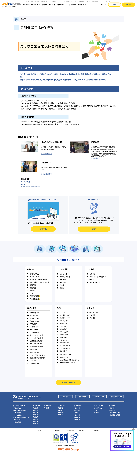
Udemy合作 (64, 321)
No (114, 1)
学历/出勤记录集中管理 (37, 358)
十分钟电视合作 (64, 343)
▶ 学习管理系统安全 (18, 415)
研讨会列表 (78, 406)
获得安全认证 (93, 312)
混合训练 (92, 274)
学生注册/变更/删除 (36, 335)
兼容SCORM (64, 357)
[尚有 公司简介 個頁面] (85, 4)
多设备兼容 (63, 351)
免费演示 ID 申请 (99, 397)
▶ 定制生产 (97, 412)
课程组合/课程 (34, 313)
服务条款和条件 (70, 430)
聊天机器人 (33, 324)
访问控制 (92, 315)
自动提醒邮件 (34, 327)
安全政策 (57, 430)
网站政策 (96, 430)
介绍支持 (48, 406)
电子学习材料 (99, 406)
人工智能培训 (36, 296)
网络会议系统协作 (95, 282)
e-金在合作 (63, 340)
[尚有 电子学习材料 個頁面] (75, 4)
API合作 (62, 312)
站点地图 (81, 430)
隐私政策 (40, 430)
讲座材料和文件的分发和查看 (39, 282)
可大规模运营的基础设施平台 (69, 360)
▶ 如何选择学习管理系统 (19, 410)
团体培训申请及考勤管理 (97, 277)
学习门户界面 (34, 274)
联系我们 (65, 397)
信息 (31, 293)
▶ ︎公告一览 (77, 408)
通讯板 (91, 279)
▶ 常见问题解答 (17, 422)
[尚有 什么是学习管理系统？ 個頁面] (39, 4)
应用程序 (63, 285)
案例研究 (62, 406)
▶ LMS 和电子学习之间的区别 (21, 417)
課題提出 (33, 288)
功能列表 (37, 406)
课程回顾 (63, 282)
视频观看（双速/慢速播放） (39, 279)
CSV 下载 (33, 361)
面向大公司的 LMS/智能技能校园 (9, 7)
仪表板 (62, 288)
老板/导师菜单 (34, 352)
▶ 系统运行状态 (17, 408)
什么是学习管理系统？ (20, 406)
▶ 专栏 (76, 413)
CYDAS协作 (63, 326)
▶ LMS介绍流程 (17, 413)
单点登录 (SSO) (65, 315)
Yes (113, 1)
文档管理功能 (34, 363)
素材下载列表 (82, 397)
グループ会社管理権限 (37, 355)
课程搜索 (63, 279)
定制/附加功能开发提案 (67, 362)
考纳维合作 (63, 323)
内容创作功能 (34, 318)
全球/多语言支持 (65, 354)
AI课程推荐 (63, 274)
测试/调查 (33, 285)
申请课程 (33, 290)
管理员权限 (33, 349)
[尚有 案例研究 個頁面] (63, 4)
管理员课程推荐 (65, 277)
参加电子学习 (34, 276)
